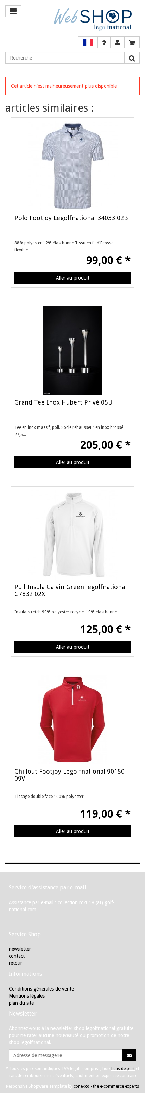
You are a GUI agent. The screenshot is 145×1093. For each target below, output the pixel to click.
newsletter (20, 949)
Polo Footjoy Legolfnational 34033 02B (71, 217)
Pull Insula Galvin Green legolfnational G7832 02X (70, 590)
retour (15, 963)
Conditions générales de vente (41, 989)
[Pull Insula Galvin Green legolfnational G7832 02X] (72, 535)
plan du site (21, 1003)
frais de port (123, 1068)
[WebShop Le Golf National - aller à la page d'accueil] (91, 19)
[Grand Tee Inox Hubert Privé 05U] (72, 350)
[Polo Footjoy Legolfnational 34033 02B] (72, 166)
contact (17, 956)
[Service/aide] (104, 42)
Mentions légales (27, 996)
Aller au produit (72, 278)
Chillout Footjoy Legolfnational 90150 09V (69, 775)
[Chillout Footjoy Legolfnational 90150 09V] (72, 719)
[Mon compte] (117, 42)
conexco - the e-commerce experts (106, 1086)
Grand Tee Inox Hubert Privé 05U (63, 402)
